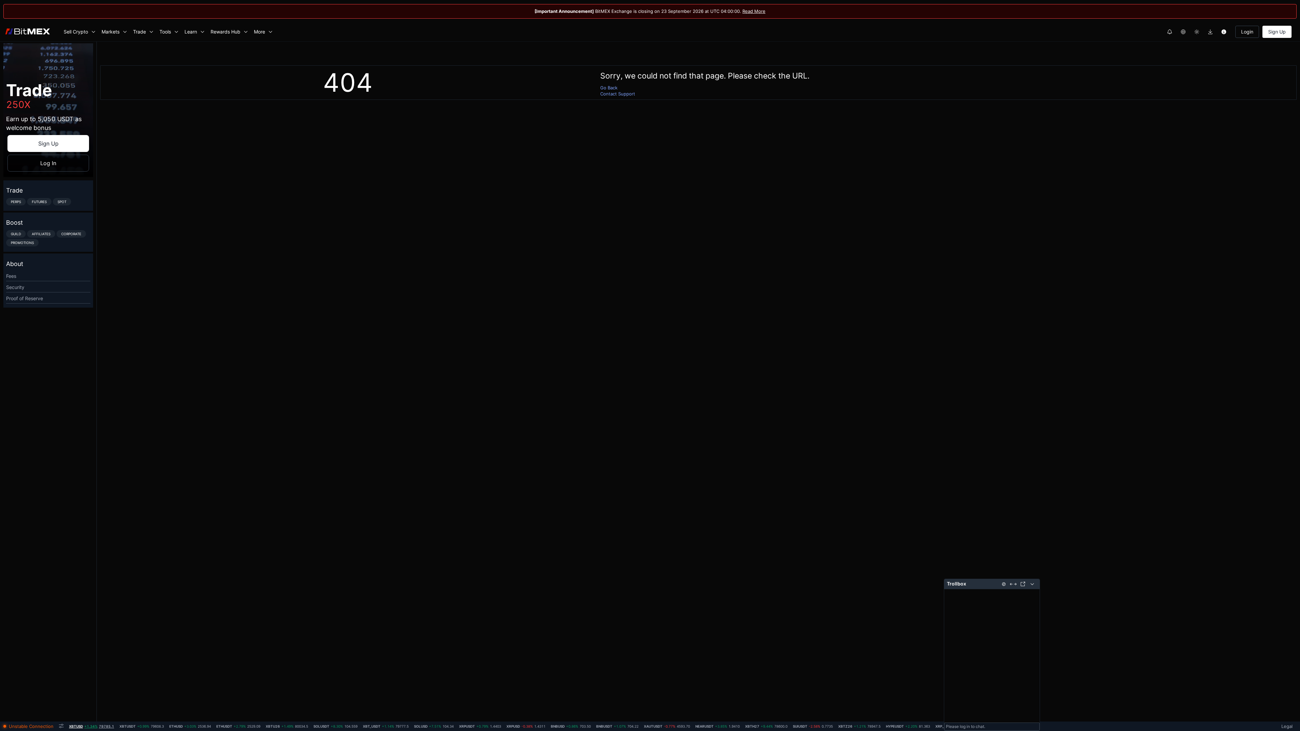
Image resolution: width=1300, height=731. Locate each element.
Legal (1287, 726)
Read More (753, 11)
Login (1247, 32)
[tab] (91, 726)
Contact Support (617, 93)
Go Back (609, 87)
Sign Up (1277, 32)
